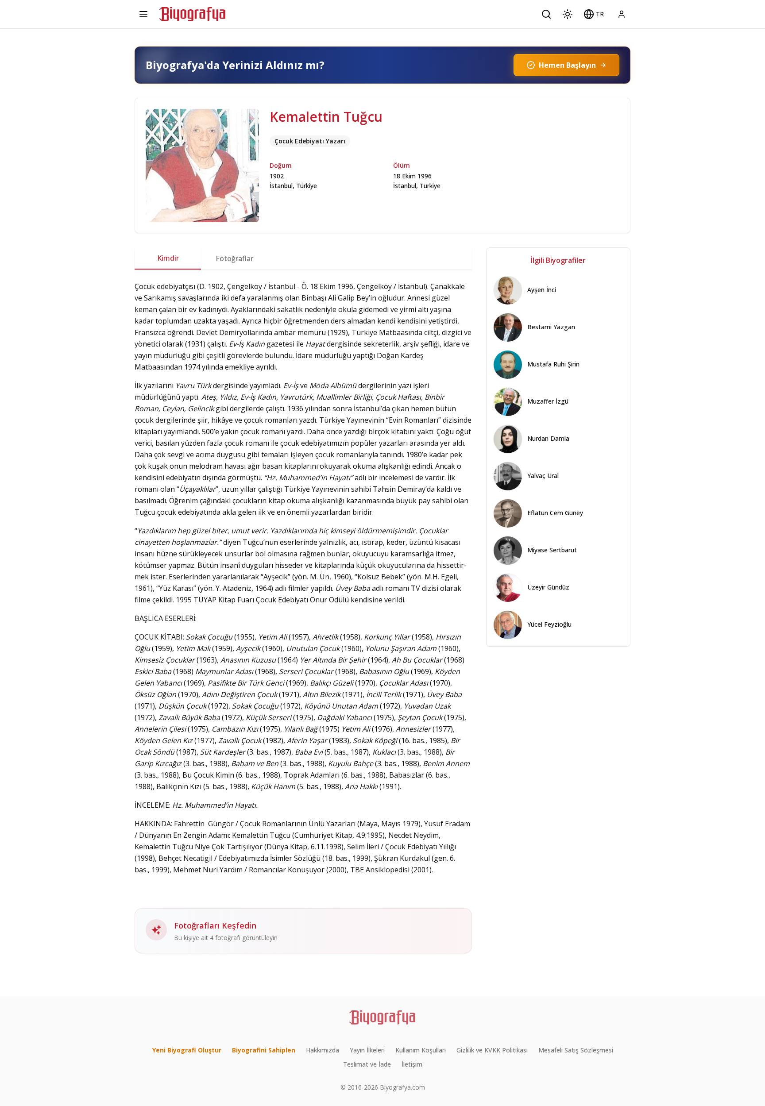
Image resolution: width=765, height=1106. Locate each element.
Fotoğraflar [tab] (234, 258)
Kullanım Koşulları (420, 1050)
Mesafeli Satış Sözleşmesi (575, 1050)
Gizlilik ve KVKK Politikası (492, 1050)
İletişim (412, 1064)
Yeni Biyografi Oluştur (186, 1050)
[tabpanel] (303, 617)
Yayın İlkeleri (367, 1050)
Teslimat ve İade (367, 1064)
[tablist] (303, 258)
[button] (593, 14)
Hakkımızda (322, 1050)
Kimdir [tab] (168, 258)
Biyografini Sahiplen (263, 1050)
